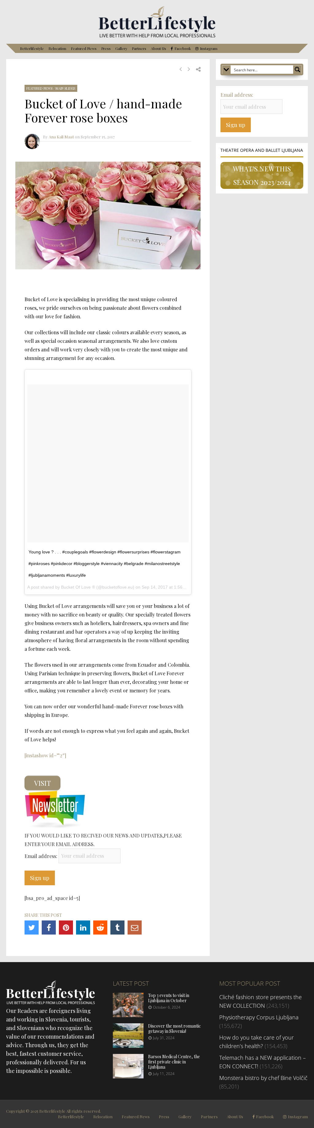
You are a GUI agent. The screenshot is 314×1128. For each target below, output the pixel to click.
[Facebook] (49, 927)
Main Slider (65, 88)
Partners (139, 48)
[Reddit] (100, 927)
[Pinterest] (66, 927)
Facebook (182, 49)
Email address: (42, 856)
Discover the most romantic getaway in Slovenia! (174, 1028)
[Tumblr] (117, 927)
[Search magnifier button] (297, 69)
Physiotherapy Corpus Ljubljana (259, 1017)
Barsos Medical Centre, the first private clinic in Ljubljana (174, 1062)
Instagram (208, 49)
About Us (158, 48)
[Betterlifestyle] (157, 36)
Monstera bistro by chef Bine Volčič (263, 1077)
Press (106, 48)
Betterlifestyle (32, 48)
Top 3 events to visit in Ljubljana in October (168, 997)
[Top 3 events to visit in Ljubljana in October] (128, 1015)
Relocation (57, 48)
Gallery (121, 48)
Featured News (84, 48)
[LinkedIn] (83, 927)
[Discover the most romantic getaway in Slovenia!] (128, 1045)
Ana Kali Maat (61, 136)
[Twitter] (32, 927)
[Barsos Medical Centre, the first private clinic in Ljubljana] (128, 1076)
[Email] (135, 927)
